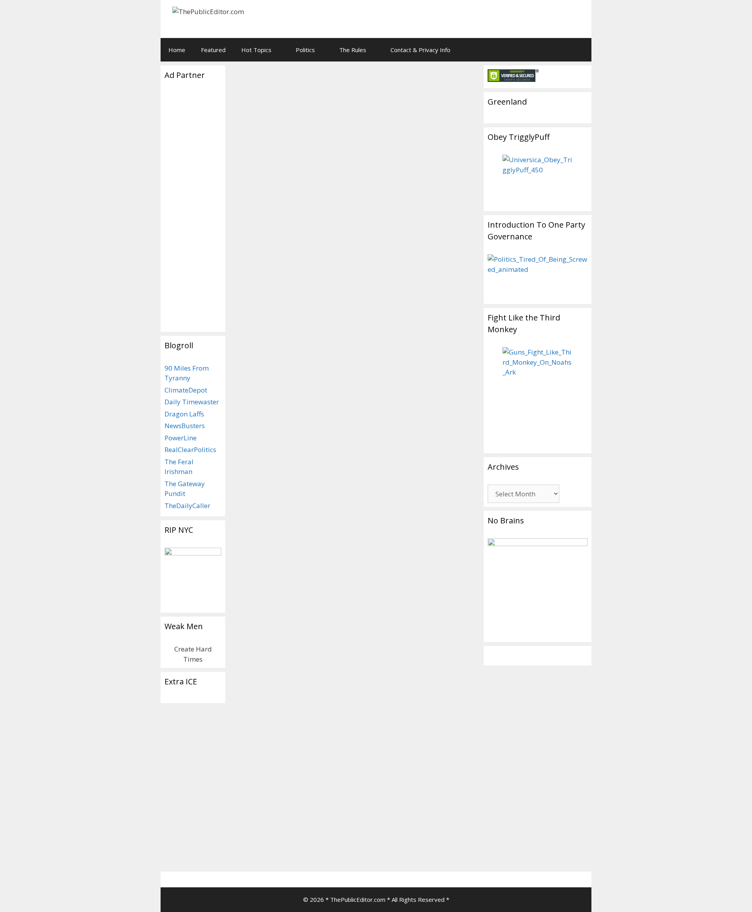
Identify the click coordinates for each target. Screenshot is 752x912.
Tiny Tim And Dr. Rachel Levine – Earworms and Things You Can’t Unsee (280, 382)
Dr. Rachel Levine (317, 847)
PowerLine (180, 437)
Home (176, 50)
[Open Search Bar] (579, 50)
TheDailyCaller (187, 505)
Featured (213, 50)
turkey (279, 323)
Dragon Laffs (184, 413)
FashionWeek (263, 838)
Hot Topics (256, 50)
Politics (305, 50)
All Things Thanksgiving (276, 314)
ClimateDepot (185, 389)
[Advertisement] (488, 17)
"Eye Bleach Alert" (269, 847)
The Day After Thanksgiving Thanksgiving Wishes (344, 125)
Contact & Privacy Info (420, 50)
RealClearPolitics (190, 449)
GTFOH (247, 856)
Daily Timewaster (191, 401)
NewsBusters (184, 425)
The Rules (352, 50)
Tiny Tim (257, 323)
